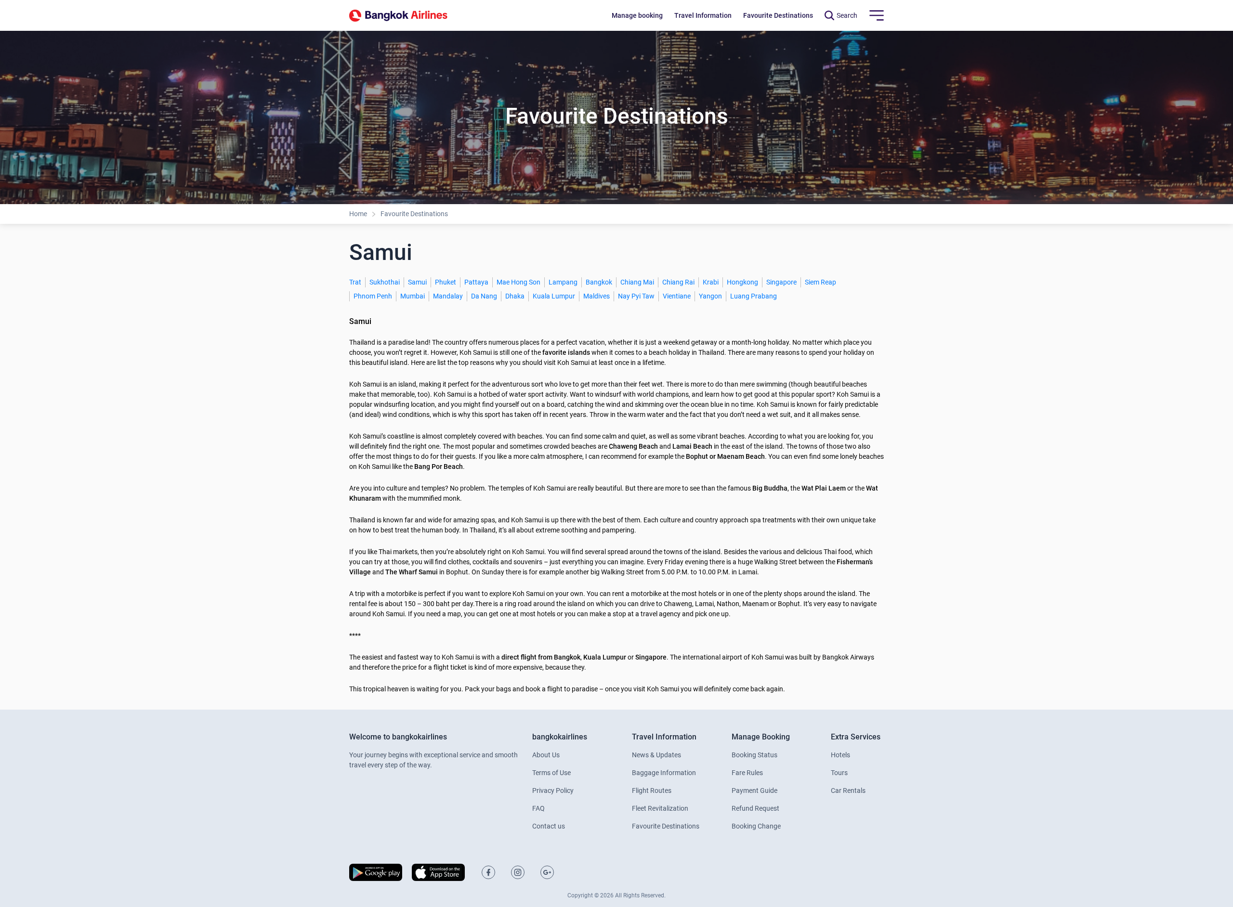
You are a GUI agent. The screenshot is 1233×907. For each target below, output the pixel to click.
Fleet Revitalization (660, 808)
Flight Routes (651, 790)
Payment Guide (754, 790)
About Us (546, 755)
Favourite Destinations (414, 214)
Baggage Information (664, 773)
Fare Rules (747, 773)
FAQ (538, 808)
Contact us (548, 826)
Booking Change (756, 826)
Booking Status (754, 755)
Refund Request (755, 808)
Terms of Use (551, 773)
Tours (839, 773)
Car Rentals (848, 790)
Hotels (840, 755)
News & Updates (656, 755)
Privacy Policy (553, 790)
